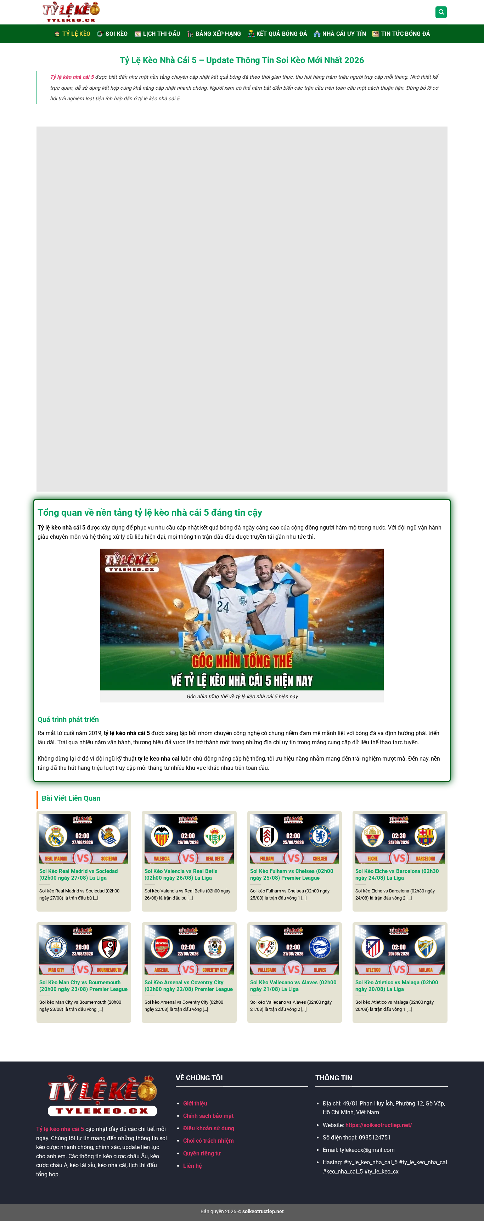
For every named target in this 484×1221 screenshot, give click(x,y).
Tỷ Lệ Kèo (76, 33)
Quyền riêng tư (202, 1153)
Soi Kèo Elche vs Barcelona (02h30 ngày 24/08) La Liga (397, 874)
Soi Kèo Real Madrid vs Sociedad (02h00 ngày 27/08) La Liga (78, 874)
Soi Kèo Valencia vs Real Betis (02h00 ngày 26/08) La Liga (181, 874)
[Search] (441, 12)
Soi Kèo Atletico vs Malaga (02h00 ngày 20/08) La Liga (396, 985)
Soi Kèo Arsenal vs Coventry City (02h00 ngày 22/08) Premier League (189, 985)
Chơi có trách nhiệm (208, 1140)
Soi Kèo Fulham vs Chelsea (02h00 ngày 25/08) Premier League (291, 874)
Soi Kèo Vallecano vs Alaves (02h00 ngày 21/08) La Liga (293, 985)
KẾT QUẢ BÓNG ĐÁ (282, 33)
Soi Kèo (117, 33)
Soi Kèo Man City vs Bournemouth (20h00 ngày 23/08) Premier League (83, 985)
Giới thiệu (195, 1103)
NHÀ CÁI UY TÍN (344, 33)
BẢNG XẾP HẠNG (218, 33)
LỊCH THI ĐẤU (162, 33)
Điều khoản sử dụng (208, 1128)
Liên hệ (192, 1166)
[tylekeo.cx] (79, 12)
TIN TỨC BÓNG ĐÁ (405, 33)
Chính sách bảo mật (208, 1116)
